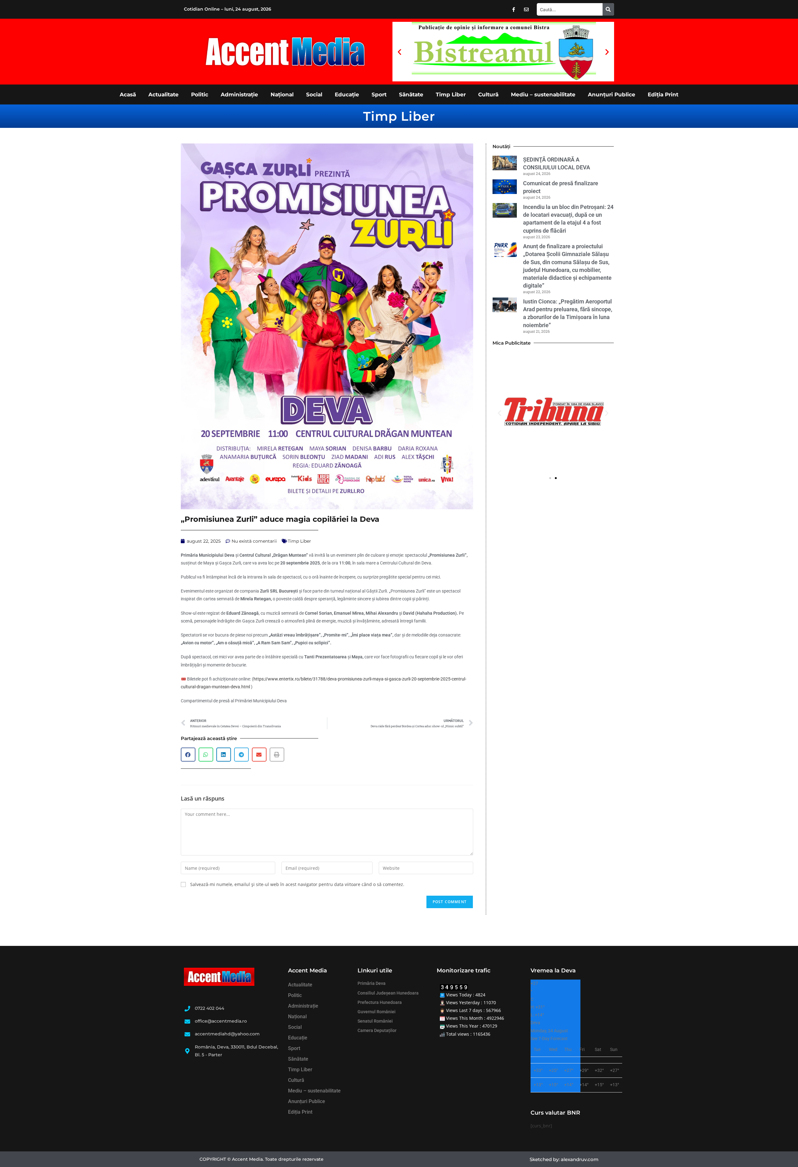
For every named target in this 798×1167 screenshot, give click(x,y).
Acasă (128, 94)
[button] (399, 52)
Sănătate (411, 94)
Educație (347, 94)
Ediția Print (663, 94)
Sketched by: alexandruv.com (564, 1159)
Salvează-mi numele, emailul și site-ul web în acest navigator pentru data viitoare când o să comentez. (297, 884)
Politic (199, 94)
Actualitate (163, 94)
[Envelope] (526, 9)
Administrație (239, 94)
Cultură (488, 94)
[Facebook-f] (513, 9)
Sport (379, 94)
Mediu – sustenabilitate (543, 94)
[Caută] (608, 9)
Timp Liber (451, 94)
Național (282, 94)
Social (314, 94)
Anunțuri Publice (611, 94)
